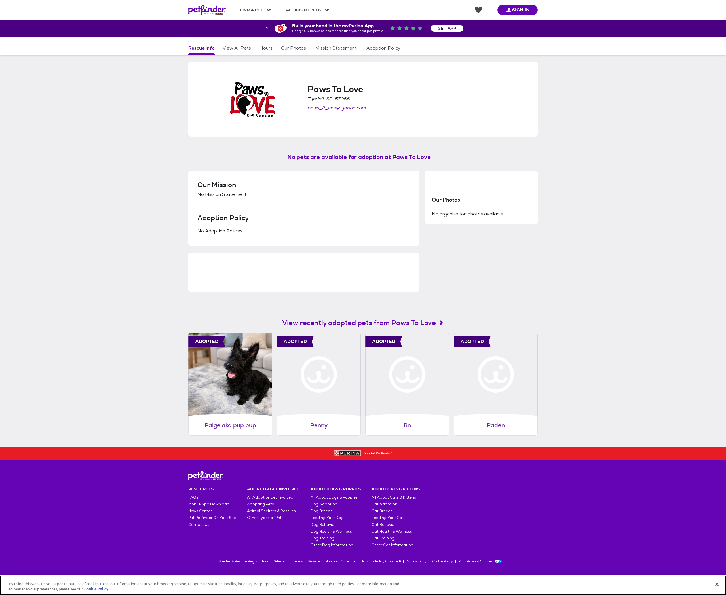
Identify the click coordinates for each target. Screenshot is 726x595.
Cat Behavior (384, 524)
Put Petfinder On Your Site (212, 517)
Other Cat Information (392, 545)
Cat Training (383, 538)
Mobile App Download (208, 504)
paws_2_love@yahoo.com (337, 108)
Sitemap (280, 561)
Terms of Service (306, 561)
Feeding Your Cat (388, 517)
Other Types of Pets (265, 517)
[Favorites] (478, 10)
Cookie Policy (442, 561)
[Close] (717, 584)
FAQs (193, 497)
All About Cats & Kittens (394, 497)
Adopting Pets (260, 504)
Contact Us (198, 524)
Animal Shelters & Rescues (271, 511)
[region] (363, 585)
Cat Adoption (384, 504)
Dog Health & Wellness (331, 531)
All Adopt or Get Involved (270, 497)
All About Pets (303, 9)
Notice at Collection (340, 561)
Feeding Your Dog (327, 517)
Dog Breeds (321, 511)
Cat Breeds (382, 511)
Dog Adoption (324, 504)
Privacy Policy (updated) (381, 561)
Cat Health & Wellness (392, 531)
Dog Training (322, 538)
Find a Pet (251, 9)
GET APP (447, 28)
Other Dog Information (332, 545)
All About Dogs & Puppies (334, 497)
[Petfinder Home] (207, 10)
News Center (200, 511)
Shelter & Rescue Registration (243, 561)
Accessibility (416, 561)
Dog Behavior (323, 524)
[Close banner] (267, 28)
